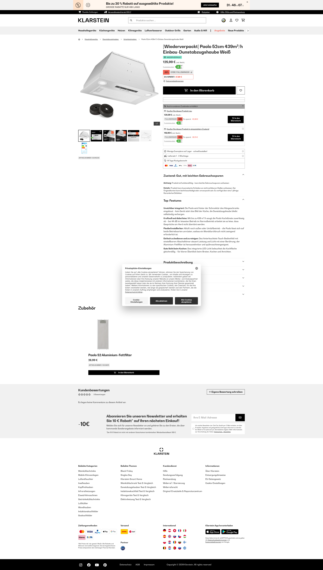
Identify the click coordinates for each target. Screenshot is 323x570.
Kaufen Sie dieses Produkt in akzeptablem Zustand (188, 129)
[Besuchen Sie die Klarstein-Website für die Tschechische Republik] (179, 536)
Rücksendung (169, 479)
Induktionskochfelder (88, 511)
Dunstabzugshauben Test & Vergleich (138, 487)
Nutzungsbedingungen (213, 542)
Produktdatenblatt (168, 67)
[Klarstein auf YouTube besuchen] (96, 565)
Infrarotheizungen (86, 491)
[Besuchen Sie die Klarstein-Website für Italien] (184, 530)
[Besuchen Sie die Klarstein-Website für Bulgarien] (179, 542)
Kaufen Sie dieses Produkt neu (179, 111)
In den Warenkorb (202, 90)
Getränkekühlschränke (89, 499)
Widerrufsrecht (170, 487)
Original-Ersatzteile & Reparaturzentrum (182, 491)
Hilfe (165, 471)
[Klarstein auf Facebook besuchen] (88, 565)
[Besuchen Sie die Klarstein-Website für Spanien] (164, 536)
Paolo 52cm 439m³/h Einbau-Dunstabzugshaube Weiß (162, 39)
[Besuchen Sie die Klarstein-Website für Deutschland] (164, 530)
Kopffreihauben (85, 487)
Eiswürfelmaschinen (87, 495)
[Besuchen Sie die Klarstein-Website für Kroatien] (169, 542)
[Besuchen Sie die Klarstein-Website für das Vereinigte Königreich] (169, 536)
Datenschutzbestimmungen (217, 540)
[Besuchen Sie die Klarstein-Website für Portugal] (174, 548)
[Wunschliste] (236, 20)
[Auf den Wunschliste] (241, 90)
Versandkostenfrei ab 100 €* (119, 12)
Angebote (219, 30)
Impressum (149, 564)
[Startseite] (81, 39)
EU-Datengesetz (213, 479)
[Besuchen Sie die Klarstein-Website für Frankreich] (179, 530)
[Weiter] (248, 31)
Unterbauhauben (130, 39)
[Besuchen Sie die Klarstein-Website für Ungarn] (184, 536)
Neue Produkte (236, 30)
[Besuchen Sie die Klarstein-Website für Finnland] (184, 542)
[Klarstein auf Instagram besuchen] (80, 565)
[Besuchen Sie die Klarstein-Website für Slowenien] (179, 548)
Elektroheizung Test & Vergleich (136, 499)
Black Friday (127, 471)
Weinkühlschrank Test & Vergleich (137, 483)
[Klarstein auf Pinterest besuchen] (104, 565)
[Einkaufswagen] (243, 20)
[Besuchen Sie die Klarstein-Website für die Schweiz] (174, 530)
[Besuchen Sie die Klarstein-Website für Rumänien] (174, 542)
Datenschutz (125, 564)
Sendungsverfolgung (173, 475)
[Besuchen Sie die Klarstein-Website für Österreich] (169, 530)
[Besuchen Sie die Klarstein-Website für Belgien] (164, 548)
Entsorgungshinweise (215, 475)
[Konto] (231, 20)
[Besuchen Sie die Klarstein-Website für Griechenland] (184, 548)
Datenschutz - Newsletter (222, 432)
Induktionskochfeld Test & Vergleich (137, 491)
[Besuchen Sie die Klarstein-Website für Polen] (164, 542)
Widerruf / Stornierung (174, 483)
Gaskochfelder (85, 515)
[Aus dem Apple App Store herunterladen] (212, 531)
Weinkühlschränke (87, 471)
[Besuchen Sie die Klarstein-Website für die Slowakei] (174, 536)
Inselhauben (84, 483)
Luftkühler (83, 503)
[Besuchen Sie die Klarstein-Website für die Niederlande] (169, 548)
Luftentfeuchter (85, 479)
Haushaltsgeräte (91, 39)
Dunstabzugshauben (111, 39)
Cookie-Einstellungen (215, 483)
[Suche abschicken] (131, 20)
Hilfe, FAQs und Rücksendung (232, 12)
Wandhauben (84, 507)
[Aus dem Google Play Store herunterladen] (230, 531)
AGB (138, 564)
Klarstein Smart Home (131, 479)
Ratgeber (206, 12)
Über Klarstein (212, 471)
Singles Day (126, 475)
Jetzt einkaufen (210, 5)
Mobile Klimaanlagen (88, 475)
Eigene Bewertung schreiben (227, 392)
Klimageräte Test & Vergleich (135, 495)
